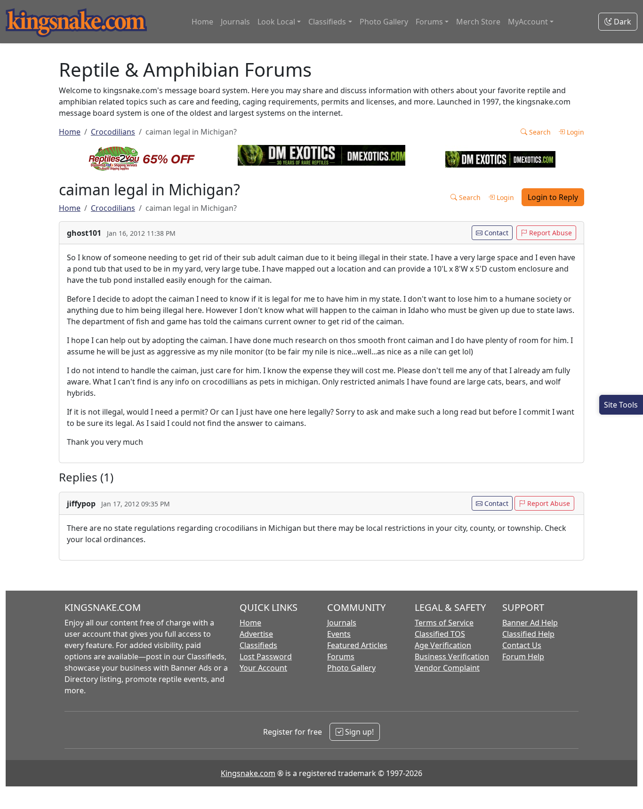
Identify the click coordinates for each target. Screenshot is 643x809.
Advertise (256, 634)
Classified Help (528, 634)
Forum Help (523, 656)
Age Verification (443, 645)
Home (202, 21)
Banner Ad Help (530, 622)
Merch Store (478, 21)
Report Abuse (549, 232)
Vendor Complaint (447, 668)
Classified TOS (440, 634)
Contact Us (521, 645)
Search (539, 132)
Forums (340, 656)
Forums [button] (429, 21)
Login (574, 132)
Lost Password (266, 656)
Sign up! (358, 732)
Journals (235, 21)
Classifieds (258, 645)
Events (339, 634)
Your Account (263, 668)
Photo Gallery (384, 21)
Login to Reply (553, 197)
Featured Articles (357, 645)
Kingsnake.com (248, 773)
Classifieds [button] (327, 21)
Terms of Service (444, 622)
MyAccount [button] (528, 21)
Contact (495, 232)
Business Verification (452, 656)
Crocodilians (113, 132)
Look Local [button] (276, 21)
